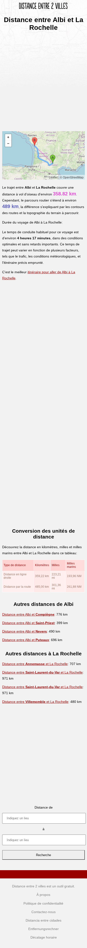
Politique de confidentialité (43, 903)
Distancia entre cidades (43, 920)
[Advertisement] (43, 79)
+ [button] (8, 137)
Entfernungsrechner (43, 929)
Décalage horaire (43, 937)
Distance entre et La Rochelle (35, 664)
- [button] (8, 143)
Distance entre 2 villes (29, 886)
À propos (43, 895)
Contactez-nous (43, 912)
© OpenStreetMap (72, 177)
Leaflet (53, 177)
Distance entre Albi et (28, 614)
